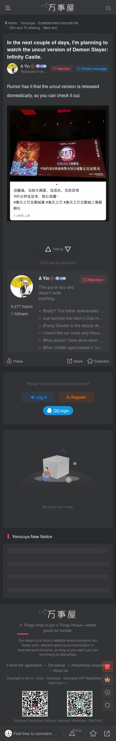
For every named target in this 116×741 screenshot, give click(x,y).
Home (12, 22)
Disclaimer (56, 665)
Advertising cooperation (90, 665)
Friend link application (24, 665)
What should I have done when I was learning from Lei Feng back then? (73, 340)
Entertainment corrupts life (58, 22)
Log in (41, 397)
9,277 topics (22, 306)
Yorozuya (28, 22)
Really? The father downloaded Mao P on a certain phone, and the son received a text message (73, 310)
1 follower (19, 313)
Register (78, 397)
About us (60, 670)
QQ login (61, 410)
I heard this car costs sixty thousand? (73, 333)
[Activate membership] (107, 679)
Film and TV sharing (24, 27)
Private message (94, 68)
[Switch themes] (107, 705)
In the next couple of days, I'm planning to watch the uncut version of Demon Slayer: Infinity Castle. (57, 49)
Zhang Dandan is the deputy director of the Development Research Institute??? (73, 325)
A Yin (25, 66)
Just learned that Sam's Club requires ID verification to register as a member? (73, 318)
